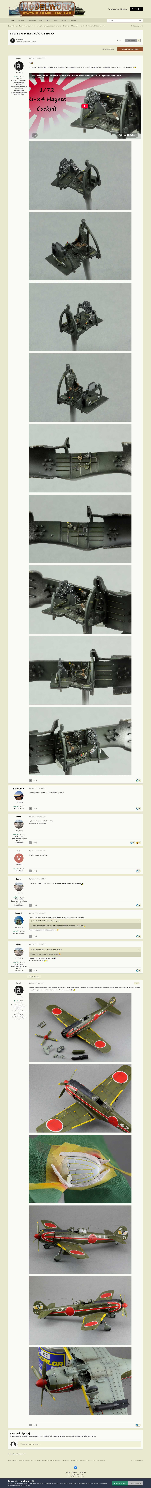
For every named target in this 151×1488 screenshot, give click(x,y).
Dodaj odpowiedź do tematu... (30, 1444)
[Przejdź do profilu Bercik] (12, 40)
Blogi (48, 20)
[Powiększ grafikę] (80, 175)
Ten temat (132, 20)
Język (67, 1472)
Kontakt (74, 1472)
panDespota (18, 788)
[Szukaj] (140, 20)
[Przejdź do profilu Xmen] (19, 824)
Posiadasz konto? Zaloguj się (117, 9)
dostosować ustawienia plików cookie (80, 1483)
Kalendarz (21, 20)
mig (18, 851)
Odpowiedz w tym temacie (130, 49)
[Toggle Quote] (32, 921)
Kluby (41, 20)
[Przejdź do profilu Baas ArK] (19, 920)
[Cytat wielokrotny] (30, 780)
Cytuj (35, 780)
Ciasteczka (82, 1472)
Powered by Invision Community (75, 1477)
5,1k (22, 834)
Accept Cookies (120, 1483)
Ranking (63, 20)
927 (22, 806)
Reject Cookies (136, 1483)
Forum (12, 20)
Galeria (55, 20)
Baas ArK (18, 913)
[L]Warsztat (32, 41)
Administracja (32, 20)
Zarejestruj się (136, 9)
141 (22, 76)
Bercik (22, 39)
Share (120, 40)
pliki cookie (32, 1483)
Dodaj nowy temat (108, 49)
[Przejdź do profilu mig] (19, 858)
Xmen (18, 817)
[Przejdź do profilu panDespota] (19, 795)
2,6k (22, 931)
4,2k (22, 869)
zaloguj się (69, 1436)
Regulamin (73, 20)
